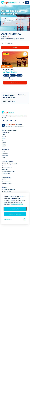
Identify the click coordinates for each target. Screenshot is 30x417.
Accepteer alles (15, 209)
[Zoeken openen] (16, 2)
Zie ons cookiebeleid (17, 204)
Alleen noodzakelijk (15, 214)
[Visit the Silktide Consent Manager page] (24, 219)
